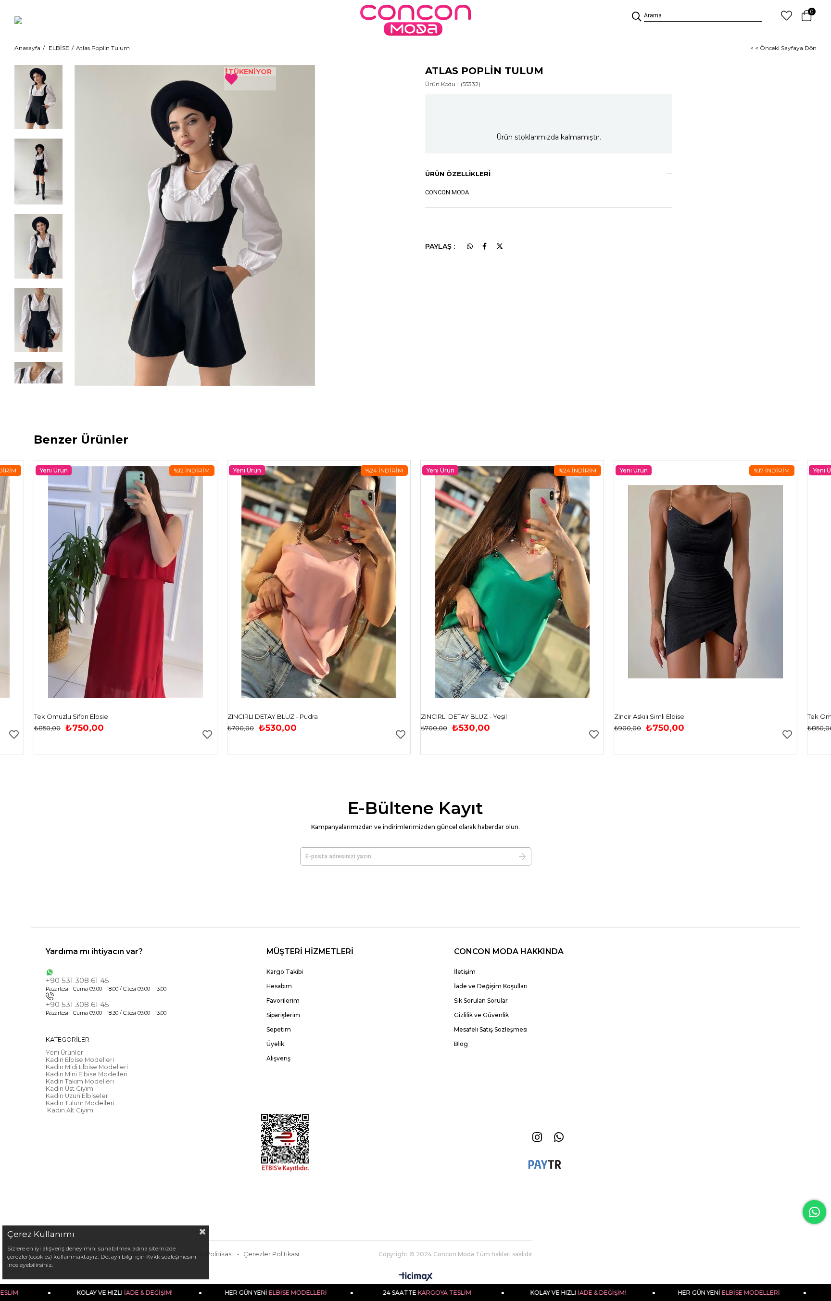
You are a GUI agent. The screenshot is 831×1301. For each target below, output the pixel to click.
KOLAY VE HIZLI (90, 1292)
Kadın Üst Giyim (69, 1088)
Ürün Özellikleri (458, 174)
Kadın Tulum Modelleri (80, 1103)
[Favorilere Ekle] (250, 79)
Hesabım (279, 986)
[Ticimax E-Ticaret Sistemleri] (416, 1277)
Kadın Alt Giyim (69, 1110)
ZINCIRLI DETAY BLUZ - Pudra (272, 716)
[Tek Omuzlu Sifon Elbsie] (125, 581)
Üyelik (275, 1043)
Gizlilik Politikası (209, 1254)
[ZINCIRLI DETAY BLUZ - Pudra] (318, 581)
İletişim (465, 971)
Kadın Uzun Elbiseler (77, 1095)
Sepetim (278, 1029)
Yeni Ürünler (64, 1052)
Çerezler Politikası (271, 1254)
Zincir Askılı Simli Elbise (649, 716)
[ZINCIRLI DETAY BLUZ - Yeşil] (512, 581)
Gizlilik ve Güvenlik (481, 1015)
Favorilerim (283, 1000)
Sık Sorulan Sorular (481, 1000)
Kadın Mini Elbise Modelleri (86, 1074)
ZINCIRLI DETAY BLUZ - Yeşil (464, 716)
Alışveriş (278, 1058)
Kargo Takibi (284, 971)
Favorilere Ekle (14, 734)
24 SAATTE (392, 1292)
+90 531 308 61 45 (77, 980)
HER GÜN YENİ (240, 1292)
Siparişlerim (283, 1015)
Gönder (522, 856)
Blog (461, 1043)
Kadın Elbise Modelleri (80, 1059)
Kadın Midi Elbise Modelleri (87, 1067)
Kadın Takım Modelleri (80, 1081)
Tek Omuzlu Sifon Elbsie (71, 716)
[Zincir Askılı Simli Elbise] (705, 581)
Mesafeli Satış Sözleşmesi (491, 1029)
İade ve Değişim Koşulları (491, 986)
